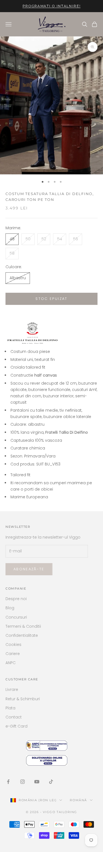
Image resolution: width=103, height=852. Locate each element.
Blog (9, 608)
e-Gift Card (16, 726)
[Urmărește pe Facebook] (8, 781)
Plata (10, 708)
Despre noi (16, 598)
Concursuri (16, 617)
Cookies (13, 644)
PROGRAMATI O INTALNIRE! (52, 6)
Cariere (12, 653)
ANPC (10, 662)
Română (78, 800)
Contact (13, 717)
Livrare (11, 689)
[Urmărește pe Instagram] (22, 781)
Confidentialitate (21, 635)
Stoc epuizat (51, 298)
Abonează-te (28, 569)
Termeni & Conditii (23, 626)
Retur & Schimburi (22, 699)
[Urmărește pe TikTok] (51, 781)
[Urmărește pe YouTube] (37, 781)
